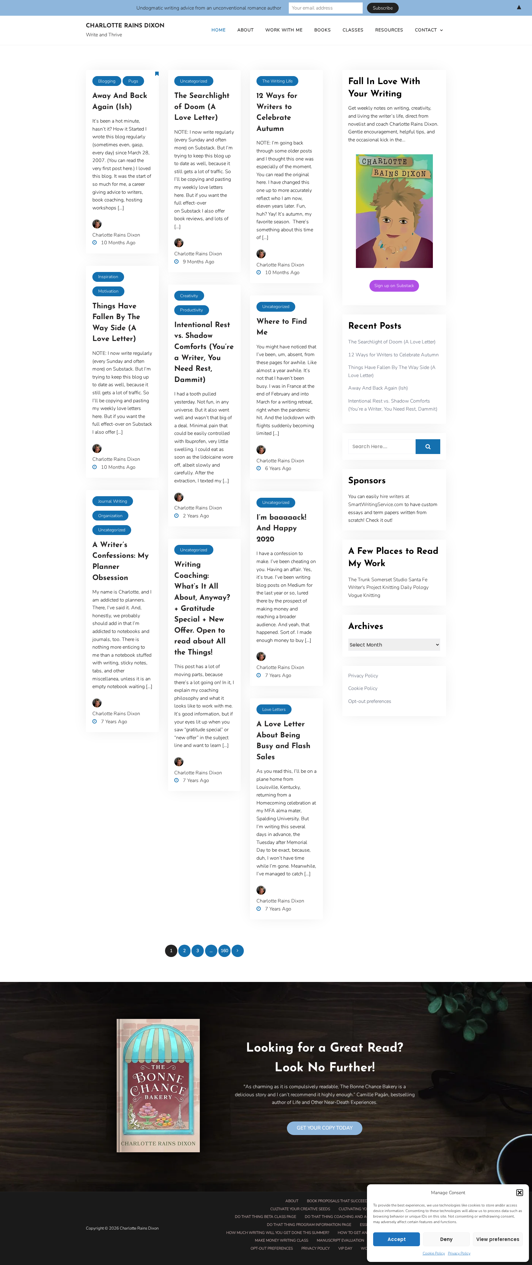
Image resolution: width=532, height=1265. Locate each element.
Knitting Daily (397, 587)
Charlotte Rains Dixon (125, 26)
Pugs (133, 81)
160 (224, 951)
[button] (520, 1193)
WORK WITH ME (284, 30)
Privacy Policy (459, 1253)
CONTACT (426, 30)
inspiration (108, 277)
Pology (421, 587)
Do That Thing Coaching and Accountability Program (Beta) (366, 1216)
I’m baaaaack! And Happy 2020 (281, 528)
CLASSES (353, 30)
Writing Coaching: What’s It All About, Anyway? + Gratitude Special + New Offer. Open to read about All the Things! (202, 608)
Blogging (106, 81)
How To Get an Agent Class (365, 1232)
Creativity (189, 296)
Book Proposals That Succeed (337, 1200)
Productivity (191, 310)
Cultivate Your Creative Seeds (300, 1208)
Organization (110, 516)
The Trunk (359, 579)
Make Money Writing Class (281, 1240)
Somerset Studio (389, 579)
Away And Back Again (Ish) (378, 388)
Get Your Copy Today (325, 1128)
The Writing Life (277, 81)
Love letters (274, 709)
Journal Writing (112, 501)
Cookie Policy (434, 1253)
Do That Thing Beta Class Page (265, 1216)
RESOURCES (389, 30)
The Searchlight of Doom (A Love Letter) (201, 107)
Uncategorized (193, 81)
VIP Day (345, 1248)
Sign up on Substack (394, 286)
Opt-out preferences (369, 701)
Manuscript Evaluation (340, 1240)
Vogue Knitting (364, 595)
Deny (446, 1239)
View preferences (497, 1239)
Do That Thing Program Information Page (309, 1224)
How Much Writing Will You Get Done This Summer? (277, 1232)
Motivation (108, 291)
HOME (219, 30)
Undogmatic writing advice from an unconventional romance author (208, 8)
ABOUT (245, 30)
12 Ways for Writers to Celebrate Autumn (393, 354)
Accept (397, 1239)
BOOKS (322, 30)
